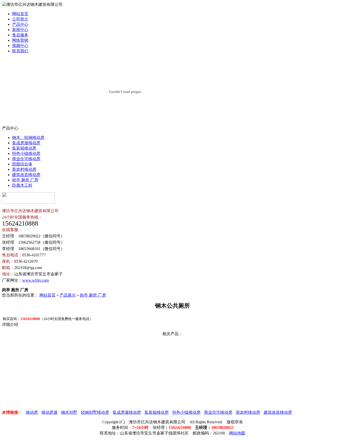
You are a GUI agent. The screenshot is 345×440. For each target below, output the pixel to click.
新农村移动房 (24, 169)
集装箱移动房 (24, 148)
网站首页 (20, 14)
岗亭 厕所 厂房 (25, 180)
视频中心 (20, 45)
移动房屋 (49, 412)
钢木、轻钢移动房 (28, 137)
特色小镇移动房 (26, 153)
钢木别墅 (69, 412)
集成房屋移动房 (26, 143)
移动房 (32, 412)
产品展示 (68, 295)
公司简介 (20, 19)
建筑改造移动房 (26, 175)
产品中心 (20, 24)
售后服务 (20, 35)
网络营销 (20, 40)
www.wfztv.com (35, 280)
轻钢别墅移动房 (95, 412)
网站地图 (237, 433)
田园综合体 (22, 164)
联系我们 (20, 51)
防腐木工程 (22, 185)
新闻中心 (20, 30)
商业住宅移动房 (26, 159)
